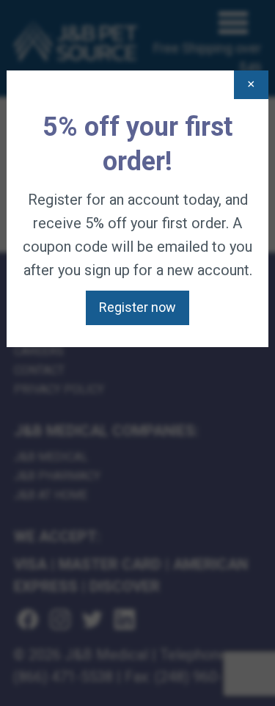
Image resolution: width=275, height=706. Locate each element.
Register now (137, 307)
